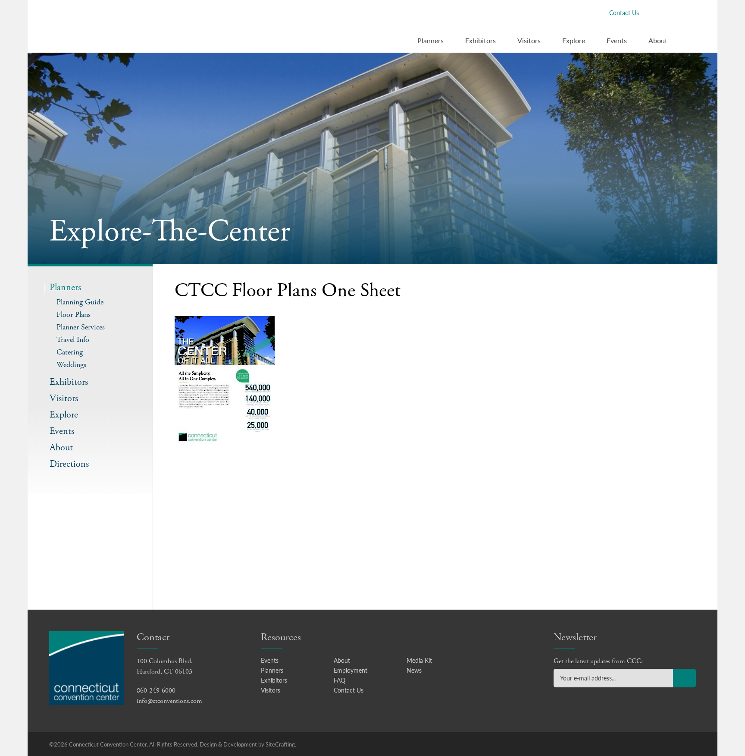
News (414, 670)
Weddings (71, 365)
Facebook (649, 12)
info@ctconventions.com (169, 700)
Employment (350, 670)
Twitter (663, 12)
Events (617, 40)
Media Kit (419, 660)
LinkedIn (677, 12)
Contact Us (624, 12)
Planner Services (80, 327)
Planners (430, 40)
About (657, 40)
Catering (69, 352)
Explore (573, 40)
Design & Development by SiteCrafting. (248, 744)
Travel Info (72, 340)
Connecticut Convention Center (104, 26)
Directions (69, 464)
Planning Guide (79, 302)
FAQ (339, 680)
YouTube (691, 12)
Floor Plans (73, 314)
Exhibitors (480, 40)
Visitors (529, 40)
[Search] (692, 43)
